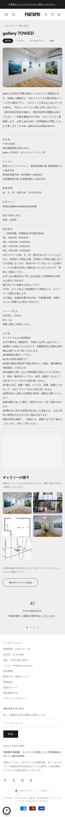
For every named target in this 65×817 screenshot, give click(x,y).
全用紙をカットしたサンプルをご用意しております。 (32, 4)
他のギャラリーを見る (20, 582)
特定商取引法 (10, 692)
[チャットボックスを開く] (7, 811)
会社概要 (8, 671)
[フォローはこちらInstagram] (22, 780)
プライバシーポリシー (15, 698)
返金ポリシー (10, 687)
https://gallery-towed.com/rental (20, 206)
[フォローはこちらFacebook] (5, 780)
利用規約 (8, 681)
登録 (10, 734)
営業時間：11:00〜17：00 (16, 649)
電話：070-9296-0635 (15, 660)
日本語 (44, 791)
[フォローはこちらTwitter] (13, 780)
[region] (32, 611)
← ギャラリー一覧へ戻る (16, 25)
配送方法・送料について (16, 676)
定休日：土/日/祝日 (13, 654)
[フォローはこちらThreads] (31, 780)
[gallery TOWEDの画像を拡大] (17, 503)
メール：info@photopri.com (18, 665)
